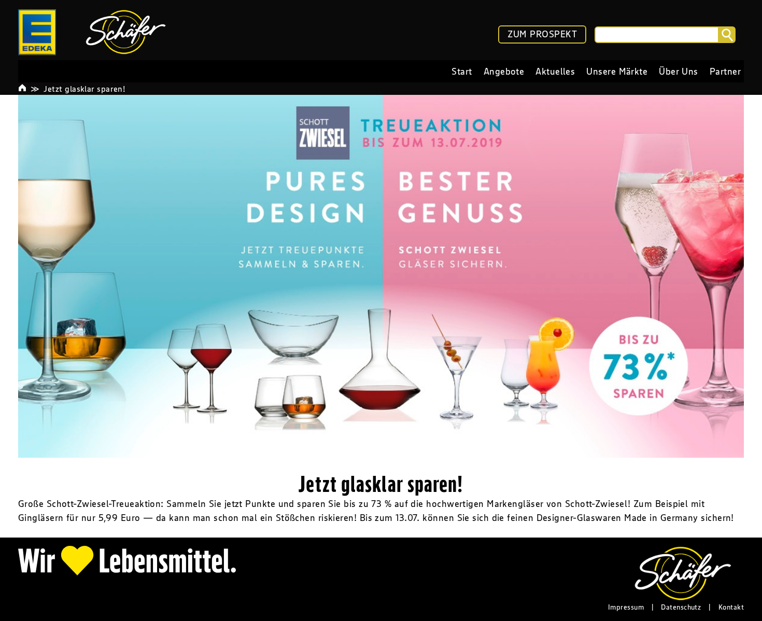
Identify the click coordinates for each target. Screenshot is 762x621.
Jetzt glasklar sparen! (84, 88)
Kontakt (731, 607)
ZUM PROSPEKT (542, 34)
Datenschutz (681, 607)
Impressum (626, 607)
